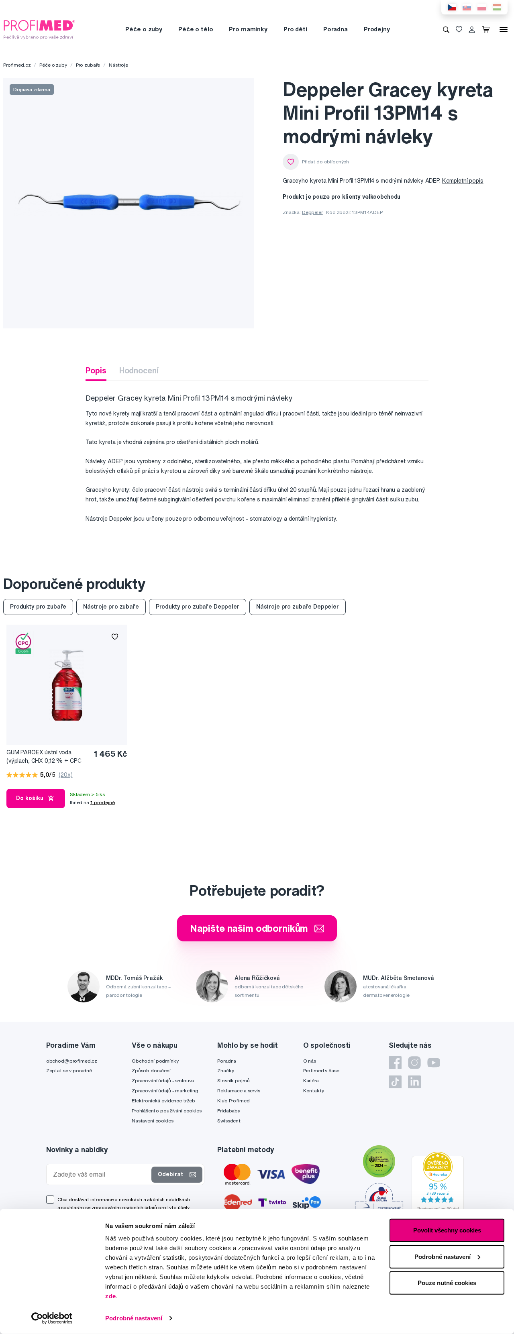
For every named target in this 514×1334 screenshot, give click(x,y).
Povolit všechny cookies (447, 1230)
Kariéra (311, 1080)
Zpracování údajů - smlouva (163, 1080)
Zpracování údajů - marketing (165, 1090)
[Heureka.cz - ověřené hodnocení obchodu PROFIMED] (438, 1183)
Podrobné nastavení (133, 1318)
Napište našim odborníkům (249, 928)
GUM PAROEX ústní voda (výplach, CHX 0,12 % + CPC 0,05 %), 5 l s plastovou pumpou (43, 756)
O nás (309, 1060)
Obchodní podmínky (155, 1060)
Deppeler (312, 212)
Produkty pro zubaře (38, 606)
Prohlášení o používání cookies (167, 1110)
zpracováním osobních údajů (124, 1207)
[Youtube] (433, 1062)
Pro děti (295, 29)
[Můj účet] (472, 29)
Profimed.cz (17, 64)
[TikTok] (395, 1081)
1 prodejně (102, 802)
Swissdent (229, 1120)
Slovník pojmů (233, 1080)
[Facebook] (395, 1062)
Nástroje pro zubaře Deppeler (297, 606)
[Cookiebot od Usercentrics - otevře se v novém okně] (52, 1318)
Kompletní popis (462, 180)
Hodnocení (139, 370)
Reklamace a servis (238, 1090)
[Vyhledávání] (446, 29)
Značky (225, 1070)
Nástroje (118, 64)
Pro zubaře (88, 64)
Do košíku (29, 798)
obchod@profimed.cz (71, 1060)
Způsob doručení (151, 1070)
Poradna (335, 29)
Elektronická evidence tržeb (163, 1100)
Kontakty (313, 1090)
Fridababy (228, 1110)
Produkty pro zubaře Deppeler (197, 606)
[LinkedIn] (414, 1081)
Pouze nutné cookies (447, 1282)
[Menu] (503, 29)
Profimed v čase (321, 1070)
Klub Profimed (233, 1100)
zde (110, 1296)
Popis (96, 370)
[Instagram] (414, 1062)
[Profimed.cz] (39, 29)
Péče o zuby (143, 29)
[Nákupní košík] (487, 29)
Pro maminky (248, 29)
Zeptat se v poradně (69, 1070)
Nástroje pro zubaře (111, 606)
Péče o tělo (195, 29)
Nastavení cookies (152, 1120)
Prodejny (377, 29)
